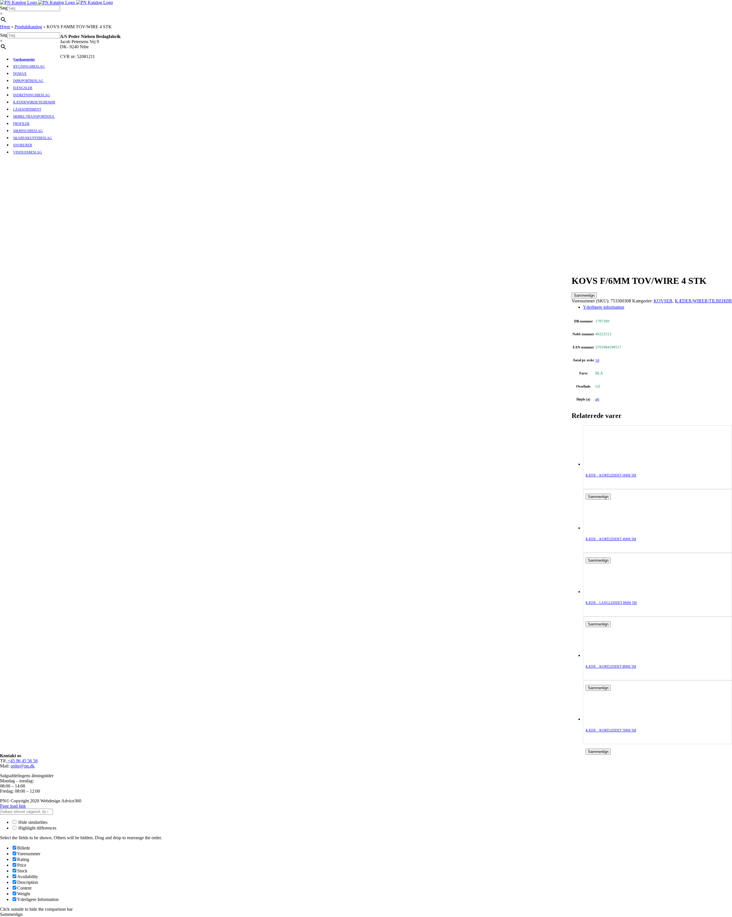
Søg (3, 7)
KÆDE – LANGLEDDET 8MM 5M (611, 603)
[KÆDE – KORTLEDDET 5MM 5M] (608, 719)
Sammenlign (584, 295)
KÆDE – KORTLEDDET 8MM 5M (611, 667)
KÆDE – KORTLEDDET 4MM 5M (611, 539)
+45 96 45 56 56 (22, 760)
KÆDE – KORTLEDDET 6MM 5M (611, 475)
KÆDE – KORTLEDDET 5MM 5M (611, 730)
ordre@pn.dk (23, 765)
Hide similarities (32, 822)
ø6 (597, 399)
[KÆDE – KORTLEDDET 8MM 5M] (608, 655)
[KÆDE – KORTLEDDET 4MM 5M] (608, 527)
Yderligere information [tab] (603, 307)
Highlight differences (36, 828)
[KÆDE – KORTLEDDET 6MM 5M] (608, 464)
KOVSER (663, 300)
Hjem (5, 26)
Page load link (13, 806)
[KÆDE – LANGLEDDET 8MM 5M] (608, 591)
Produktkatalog (28, 26)
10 (597, 360)
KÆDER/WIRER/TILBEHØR (703, 300)
